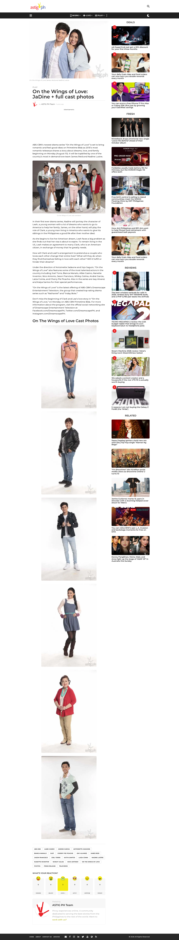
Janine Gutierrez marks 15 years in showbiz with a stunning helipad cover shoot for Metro (130, 501)
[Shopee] (92, 937)
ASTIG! (75, 893)
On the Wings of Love (91, 862)
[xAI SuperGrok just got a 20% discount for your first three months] (131, 35)
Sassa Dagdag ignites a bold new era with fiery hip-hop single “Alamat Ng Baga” (129, 442)
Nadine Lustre (97, 857)
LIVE (88, 15)
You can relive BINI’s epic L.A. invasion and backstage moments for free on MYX (130, 530)
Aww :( (63, 893)
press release (50, 866)
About (38, 937)
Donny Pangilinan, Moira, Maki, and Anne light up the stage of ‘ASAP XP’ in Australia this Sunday (130, 559)
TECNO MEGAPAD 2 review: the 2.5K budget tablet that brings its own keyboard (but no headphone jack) (129, 324)
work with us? (59, 920)
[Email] (66, 937)
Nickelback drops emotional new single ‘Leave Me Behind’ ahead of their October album (130, 141)
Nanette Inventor (41, 862)
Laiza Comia (83, 857)
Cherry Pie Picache (65, 853)
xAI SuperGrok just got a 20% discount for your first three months (130, 48)
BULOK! (51, 893)
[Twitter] (83, 937)
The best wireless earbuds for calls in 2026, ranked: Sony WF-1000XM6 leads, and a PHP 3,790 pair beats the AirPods (130, 295)
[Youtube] (87, 937)
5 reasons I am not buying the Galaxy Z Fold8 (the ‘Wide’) (130, 408)
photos (37, 866)
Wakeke (38, 893)
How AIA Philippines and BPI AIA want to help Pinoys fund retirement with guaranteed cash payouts (130, 230)
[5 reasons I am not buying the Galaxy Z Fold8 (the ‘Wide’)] (131, 395)
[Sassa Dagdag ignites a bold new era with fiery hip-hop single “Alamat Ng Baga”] (131, 429)
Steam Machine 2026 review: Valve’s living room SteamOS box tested (129, 352)
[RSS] (96, 937)
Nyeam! (100, 893)
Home (31, 937)
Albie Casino (49, 849)
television (63, 866)
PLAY (100, 15)
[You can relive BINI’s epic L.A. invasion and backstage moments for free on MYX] (131, 516)
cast (52, 853)
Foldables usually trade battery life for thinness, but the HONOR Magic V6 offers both (130, 170)
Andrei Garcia (64, 849)
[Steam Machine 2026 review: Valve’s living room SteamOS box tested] (131, 339)
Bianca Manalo (40, 853)
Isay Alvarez (82, 853)
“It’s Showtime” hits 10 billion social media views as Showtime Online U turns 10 (128, 471)
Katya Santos (69, 857)
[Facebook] (70, 937)
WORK (75, 15)
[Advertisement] (69, 125)
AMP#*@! (87, 893)
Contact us (47, 937)
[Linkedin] (78, 937)
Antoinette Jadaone (81, 849)
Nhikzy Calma (58, 862)
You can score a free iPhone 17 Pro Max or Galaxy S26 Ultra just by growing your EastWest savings (130, 105)
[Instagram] (74, 937)
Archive (56, 937)
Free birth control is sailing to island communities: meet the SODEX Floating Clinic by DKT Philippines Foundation (129, 200)
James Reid (95, 853)
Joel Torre (55, 857)
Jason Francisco (41, 857)
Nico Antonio (72, 862)
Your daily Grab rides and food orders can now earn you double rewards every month (129, 76)
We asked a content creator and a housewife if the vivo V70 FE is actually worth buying (130, 380)
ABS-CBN (37, 849)
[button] (148, 6)
